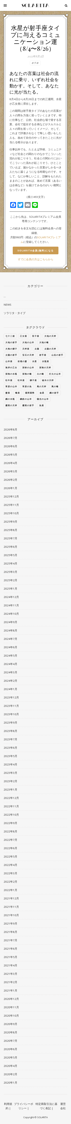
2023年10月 (11, 714)
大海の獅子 (11, 348)
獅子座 (33, 380)
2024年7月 (10, 639)
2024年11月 (11, 605)
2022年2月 (10, 881)
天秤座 (25, 348)
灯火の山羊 (55, 373)
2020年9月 (10, 1024)
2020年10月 (11, 1015)
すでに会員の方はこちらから (35, 259)
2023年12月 (11, 697)
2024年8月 (10, 630)
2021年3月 (10, 973)
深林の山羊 (28, 367)
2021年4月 (10, 965)
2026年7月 (10, 438)
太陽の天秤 (50, 348)
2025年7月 (10, 538)
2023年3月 (10, 773)
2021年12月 (11, 898)
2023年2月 (10, 781)
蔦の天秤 (41, 386)
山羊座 (9, 361)
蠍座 (17, 392)
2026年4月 (10, 463)
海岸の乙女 (11, 367)
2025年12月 (11, 496)
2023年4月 (10, 764)
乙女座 (23, 336)
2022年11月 (11, 806)
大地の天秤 (50, 336)
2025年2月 (10, 580)
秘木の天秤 (48, 380)
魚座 (41, 405)
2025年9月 (10, 521)
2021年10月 (11, 915)
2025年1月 (10, 588)
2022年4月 (10, 865)
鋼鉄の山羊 (26, 399)
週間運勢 (30, 392)
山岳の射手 (57, 354)
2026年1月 (10, 488)
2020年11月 (11, 1007)
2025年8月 (10, 530)
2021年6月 (10, 948)
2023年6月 (10, 747)
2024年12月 (11, 597)
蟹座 (7, 392)
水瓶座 (45, 361)
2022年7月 (10, 839)
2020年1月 (10, 1082)
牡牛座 (9, 380)
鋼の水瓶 (10, 399)
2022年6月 (10, 848)
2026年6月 (10, 446)
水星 (34, 361)
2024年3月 (10, 672)
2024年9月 (10, 622)
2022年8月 (10, 831)
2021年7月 (10, 940)
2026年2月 (10, 479)
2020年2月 (10, 1074)
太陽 (37, 348)
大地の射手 (11, 342)
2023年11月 (11, 706)
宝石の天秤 (28, 354)
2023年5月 (10, 756)
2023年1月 (10, 789)
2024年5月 (10, 655)
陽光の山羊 (43, 399)
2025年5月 (10, 555)
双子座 (35, 336)
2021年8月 (10, 932)
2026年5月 (10, 454)
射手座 (35, 63)
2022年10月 (11, 814)
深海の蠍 (27, 373)
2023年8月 (10, 731)
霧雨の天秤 (11, 405)
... (35, 21)
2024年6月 (10, 647)
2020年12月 (11, 999)
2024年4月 (10, 664)
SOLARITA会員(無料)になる (35, 250)
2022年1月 (10, 890)
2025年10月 (11, 513)
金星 (42, 392)
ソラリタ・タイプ (14, 313)
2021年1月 (10, 990)
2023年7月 (10, 739)
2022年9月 (10, 823)
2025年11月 (11, 505)
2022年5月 (10, 856)
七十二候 (10, 336)
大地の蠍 (44, 342)
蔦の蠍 (55, 386)
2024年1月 (10, 689)
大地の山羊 (28, 342)
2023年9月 (10, 722)
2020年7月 (10, 1040)
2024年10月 (11, 613)
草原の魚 (27, 386)
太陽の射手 (11, 354)
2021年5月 (10, 957)
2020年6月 (10, 1049)
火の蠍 (40, 373)
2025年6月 (10, 546)
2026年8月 (10, 429)
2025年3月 (10, 572)
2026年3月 (10, 471)
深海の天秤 (45, 367)
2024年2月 (10, 680)
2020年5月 (10, 1057)
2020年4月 (10, 1066)
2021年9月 (10, 923)
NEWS (7, 304)
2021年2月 (10, 982)
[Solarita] (35, 5)
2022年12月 (11, 798)
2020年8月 (10, 1032)
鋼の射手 (54, 392)
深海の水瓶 (11, 373)
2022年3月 (10, 873)
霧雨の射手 (28, 405)
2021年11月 (11, 906)
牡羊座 (21, 380)
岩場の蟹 (22, 361)
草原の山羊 (11, 386)
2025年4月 (10, 563)
